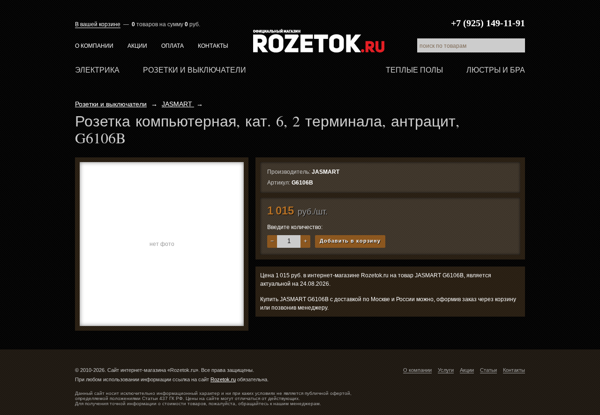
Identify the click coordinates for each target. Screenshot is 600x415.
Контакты (213, 46)
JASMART (178, 104)
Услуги (446, 370)
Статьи (488, 370)
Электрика (97, 70)
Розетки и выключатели (194, 70)
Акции (137, 46)
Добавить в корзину (350, 241)
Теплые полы (414, 70)
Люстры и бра (495, 70)
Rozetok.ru (318, 40)
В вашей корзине (97, 24)
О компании (94, 46)
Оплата (172, 46)
